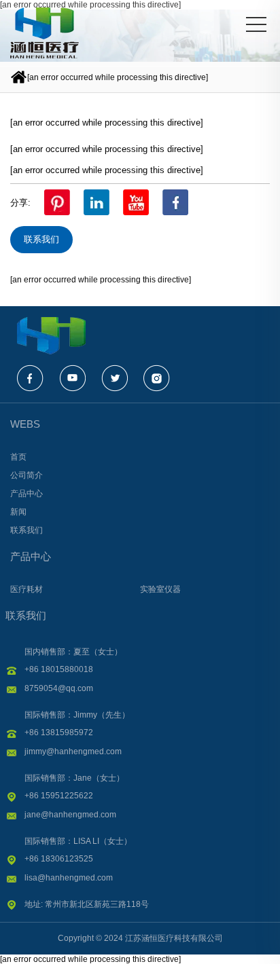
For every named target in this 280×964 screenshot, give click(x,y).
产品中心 (30, 556)
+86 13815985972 (58, 732)
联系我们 (41, 239)
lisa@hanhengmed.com (68, 878)
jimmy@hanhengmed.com (73, 751)
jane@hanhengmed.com (70, 814)
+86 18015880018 (58, 669)
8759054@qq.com (58, 688)
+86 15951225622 (58, 795)
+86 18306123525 (58, 859)
